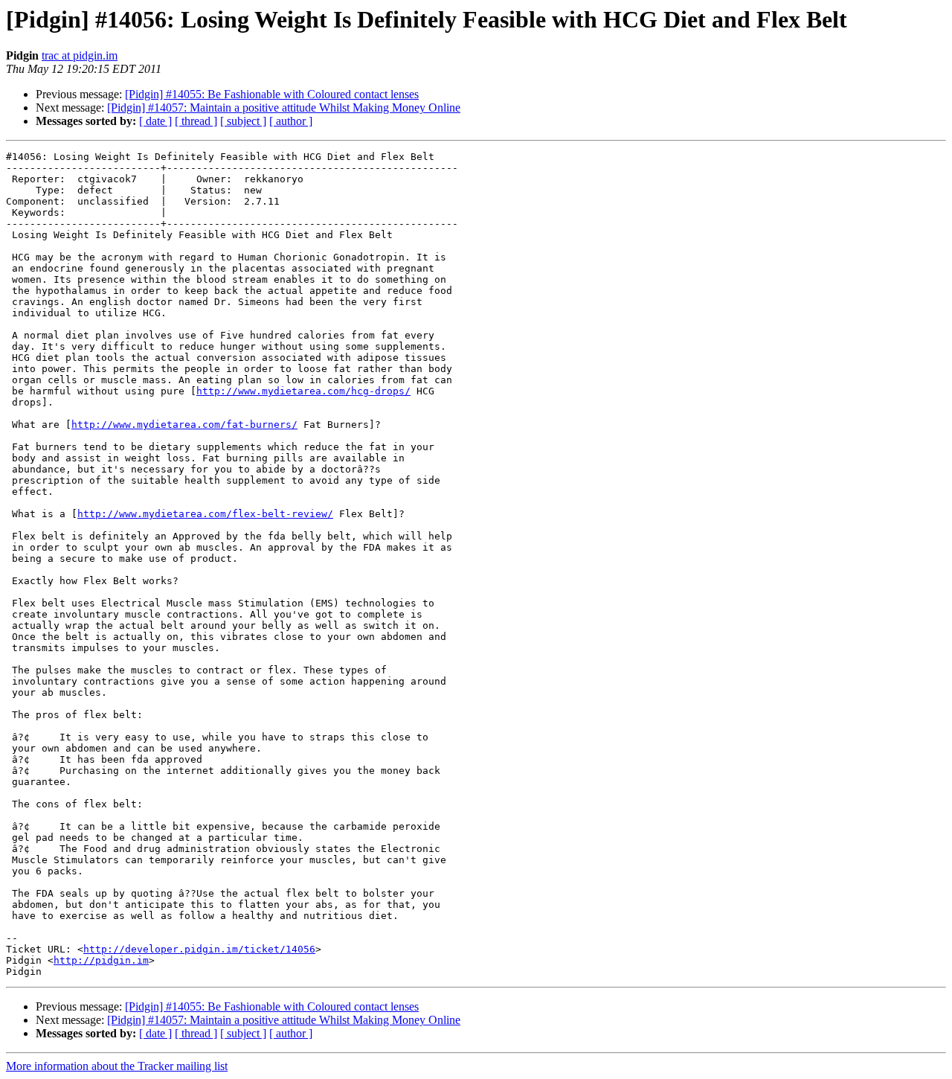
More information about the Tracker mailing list (117, 1066)
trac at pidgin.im (80, 55)
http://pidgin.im (101, 960)
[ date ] (155, 121)
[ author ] (290, 121)
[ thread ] (196, 121)
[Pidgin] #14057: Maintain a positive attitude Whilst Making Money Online (283, 107)
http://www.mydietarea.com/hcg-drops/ (303, 391)
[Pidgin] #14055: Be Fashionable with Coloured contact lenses (272, 94)
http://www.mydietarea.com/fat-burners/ (184, 424)
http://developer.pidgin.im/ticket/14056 (199, 949)
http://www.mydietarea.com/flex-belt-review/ (205, 513)
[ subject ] (243, 121)
